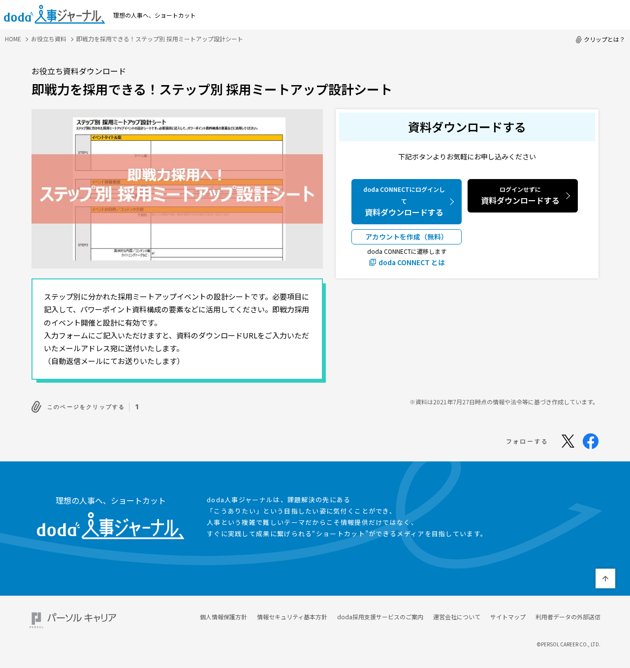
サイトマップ (508, 616)
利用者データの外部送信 (568, 616)
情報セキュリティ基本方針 (292, 616)
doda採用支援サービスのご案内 (380, 616)
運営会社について (456, 616)
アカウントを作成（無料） (406, 237)
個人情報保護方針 (223, 616)
